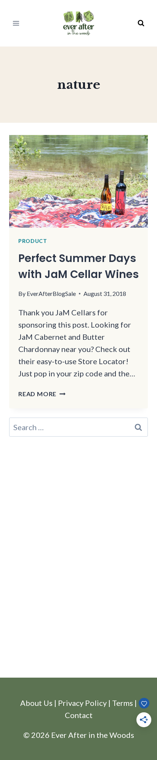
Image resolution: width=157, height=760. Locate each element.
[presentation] (78, 181)
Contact (79, 715)
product (32, 241)
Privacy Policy (82, 702)
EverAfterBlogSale (51, 293)
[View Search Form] (141, 23)
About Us (36, 702)
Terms (122, 702)
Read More (42, 393)
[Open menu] (16, 23)
